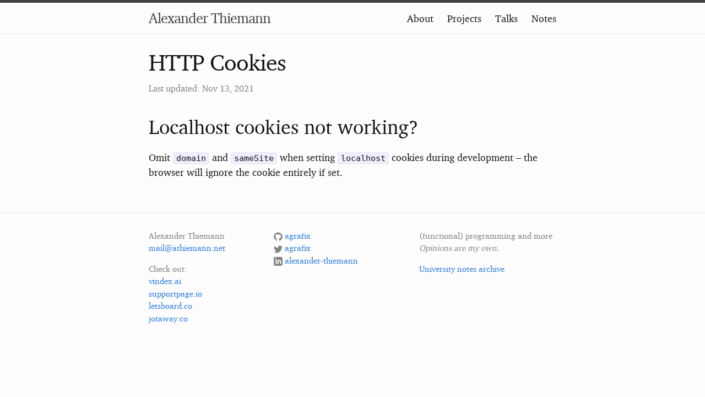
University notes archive (462, 269)
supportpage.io (175, 293)
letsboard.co (170, 306)
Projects (464, 18)
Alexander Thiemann (209, 17)
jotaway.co (168, 318)
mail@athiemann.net (187, 248)
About (420, 18)
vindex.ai (165, 281)
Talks (506, 18)
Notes (544, 18)
